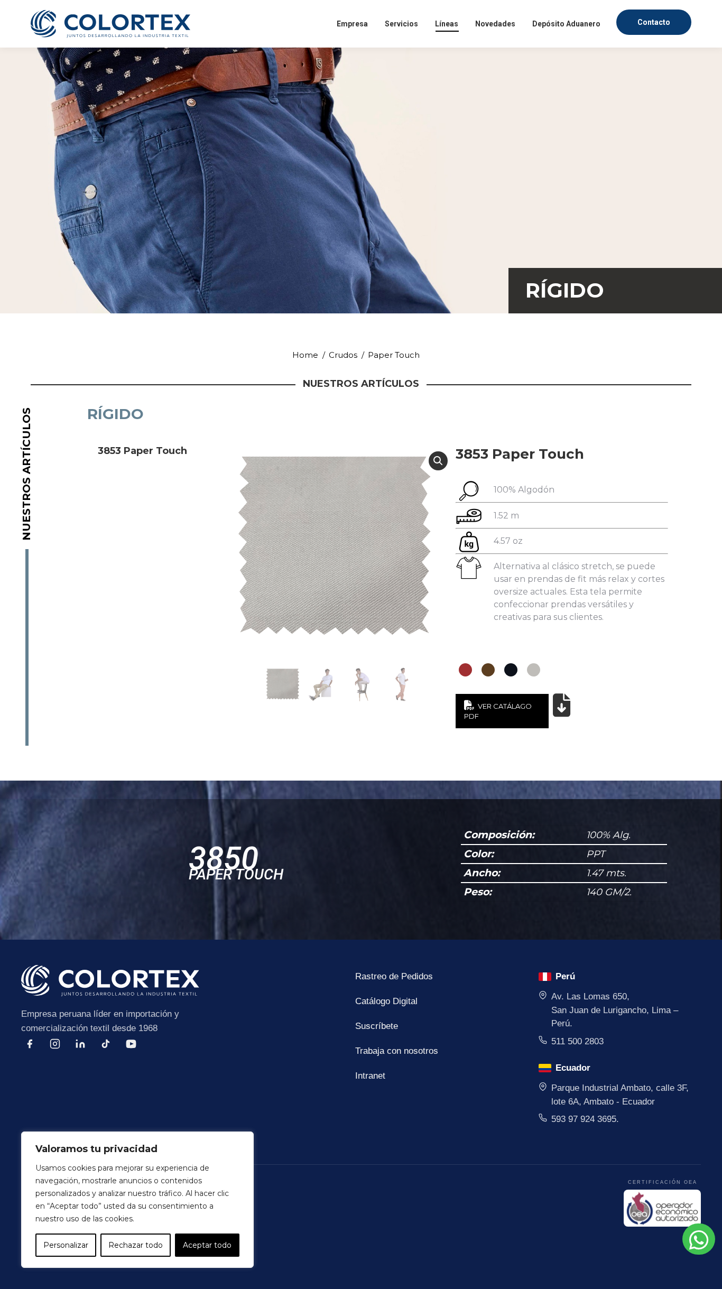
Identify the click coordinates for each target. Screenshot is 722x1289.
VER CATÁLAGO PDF (497, 711)
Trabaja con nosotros (396, 1051)
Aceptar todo (207, 1245)
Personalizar (65, 1245)
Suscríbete (376, 1026)
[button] (438, 460)
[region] (137, 1200)
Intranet (370, 1076)
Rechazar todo (135, 1245)
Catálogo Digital (386, 1001)
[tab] (152, 451)
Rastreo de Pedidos (394, 976)
